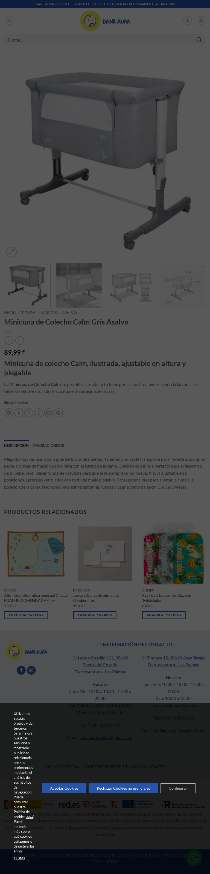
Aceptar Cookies (64, 788)
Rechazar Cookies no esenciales (123, 788)
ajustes (19, 858)
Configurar (178, 788)
